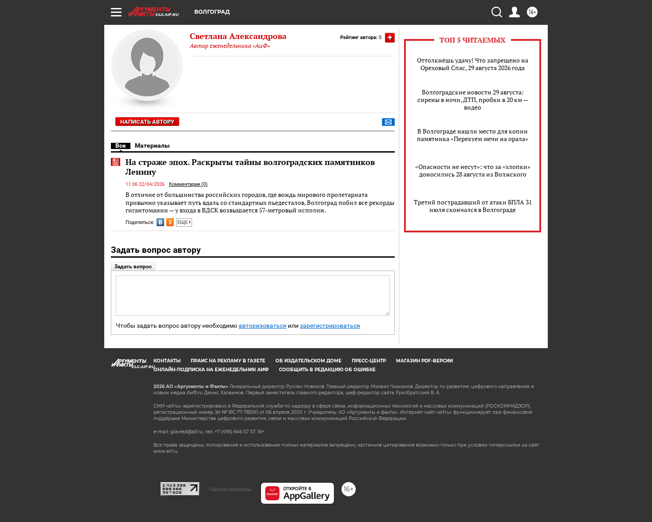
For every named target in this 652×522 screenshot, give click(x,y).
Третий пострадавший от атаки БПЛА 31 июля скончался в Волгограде (473, 205)
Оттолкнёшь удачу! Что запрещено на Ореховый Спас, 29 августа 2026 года (472, 63)
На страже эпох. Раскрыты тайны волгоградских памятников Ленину (250, 167)
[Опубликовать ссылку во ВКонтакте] (160, 222)
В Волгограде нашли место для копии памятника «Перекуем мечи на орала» (472, 134)
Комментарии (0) (188, 184)
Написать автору (147, 121)
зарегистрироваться (330, 326)
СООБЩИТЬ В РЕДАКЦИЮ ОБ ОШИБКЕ (327, 370)
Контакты (167, 361)
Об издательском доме (308, 361)
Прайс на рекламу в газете (228, 361)
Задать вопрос (133, 266)
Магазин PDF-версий (424, 361)
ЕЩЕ (183, 222)
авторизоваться (263, 326)
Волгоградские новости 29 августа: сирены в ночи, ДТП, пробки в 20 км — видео (472, 99)
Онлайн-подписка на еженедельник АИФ (211, 370)
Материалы (152, 145)
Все (120, 145)
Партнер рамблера (230, 489)
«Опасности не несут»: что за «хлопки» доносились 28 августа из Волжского (472, 170)
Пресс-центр (369, 361)
